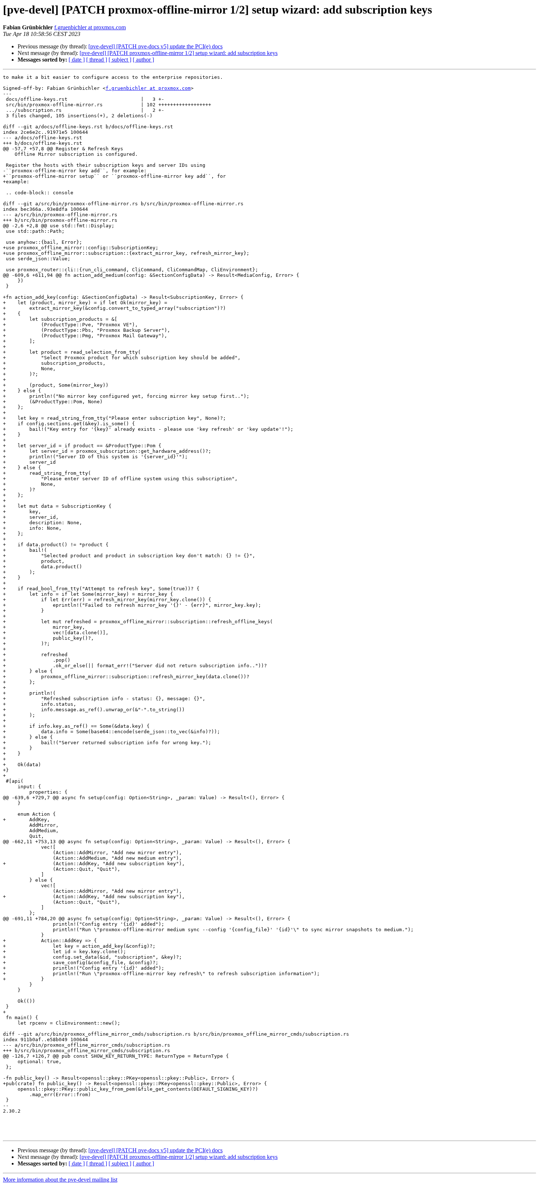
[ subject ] (120, 59)
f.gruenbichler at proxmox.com (90, 27)
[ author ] (143, 59)
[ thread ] (96, 59)
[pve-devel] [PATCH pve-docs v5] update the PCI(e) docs (155, 46)
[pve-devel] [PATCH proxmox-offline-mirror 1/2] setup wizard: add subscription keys (179, 53)
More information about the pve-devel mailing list (60, 1179)
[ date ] (77, 59)
